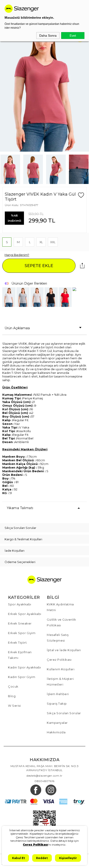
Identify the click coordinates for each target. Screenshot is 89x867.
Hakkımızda (56, 732)
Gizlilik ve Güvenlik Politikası (61, 622)
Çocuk (13, 686)
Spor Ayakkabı (19, 604)
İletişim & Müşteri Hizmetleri (60, 681)
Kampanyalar (57, 722)
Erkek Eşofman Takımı (20, 655)
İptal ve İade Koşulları (64, 650)
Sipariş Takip (57, 703)
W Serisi (14, 705)
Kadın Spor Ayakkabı (24, 667)
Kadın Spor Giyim (21, 677)
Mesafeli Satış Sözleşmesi (57, 637)
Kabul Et (18, 858)
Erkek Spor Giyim (21, 633)
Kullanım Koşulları (60, 669)
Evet (73, 35)
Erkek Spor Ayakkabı (24, 614)
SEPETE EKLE (39, 265)
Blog (12, 696)
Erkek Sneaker (20, 623)
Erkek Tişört (17, 642)
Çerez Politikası (59, 659)
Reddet (42, 858)
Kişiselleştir (68, 858)
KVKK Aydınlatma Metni (60, 607)
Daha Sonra (48, 35)
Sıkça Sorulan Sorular (64, 713)
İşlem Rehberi (58, 694)
